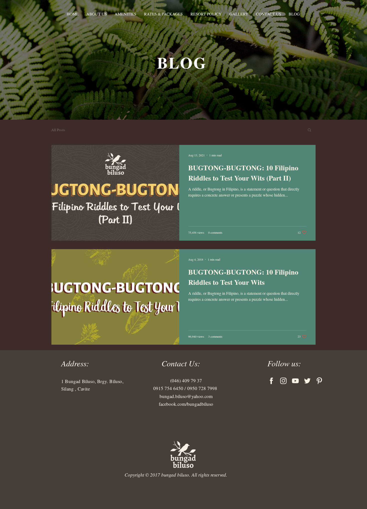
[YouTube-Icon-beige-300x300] (295, 381)
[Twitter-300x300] (307, 381)
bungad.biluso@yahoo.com (186, 396)
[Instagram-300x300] (283, 381)
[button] (309, 130)
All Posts (58, 129)
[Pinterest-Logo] (319, 381)
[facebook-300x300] (271, 381)
